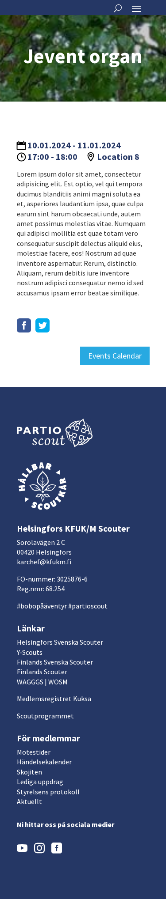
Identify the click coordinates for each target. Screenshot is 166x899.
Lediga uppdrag (40, 781)
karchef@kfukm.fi (44, 561)
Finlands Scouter (42, 671)
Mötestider (33, 752)
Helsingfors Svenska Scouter (60, 642)
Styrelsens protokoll (48, 791)
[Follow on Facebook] (24, 325)
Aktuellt (29, 801)
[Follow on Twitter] (42, 325)
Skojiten (29, 771)
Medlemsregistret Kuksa (54, 698)
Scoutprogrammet (45, 715)
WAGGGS (30, 681)
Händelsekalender (44, 761)
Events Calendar (115, 356)
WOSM (58, 681)
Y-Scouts (29, 652)
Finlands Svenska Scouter (55, 661)
